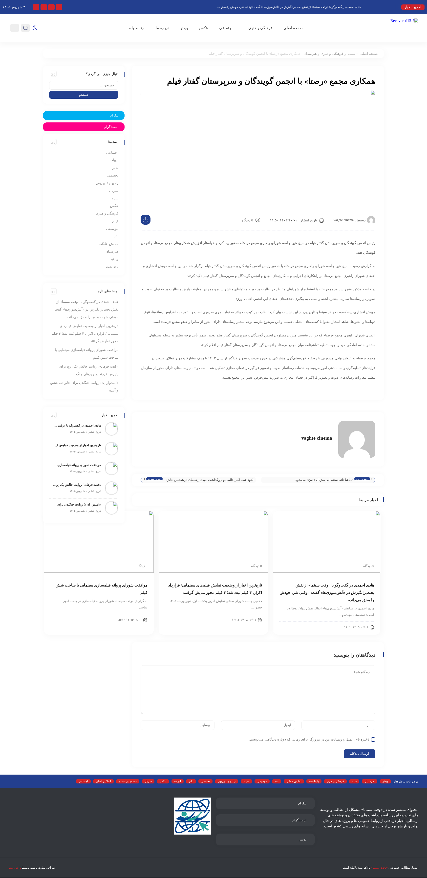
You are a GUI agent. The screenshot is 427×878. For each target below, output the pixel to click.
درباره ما (162, 28)
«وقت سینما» (379, 867)
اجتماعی (226, 28)
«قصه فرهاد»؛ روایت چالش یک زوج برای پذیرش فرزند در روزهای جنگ (76, 485)
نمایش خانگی (108, 244)
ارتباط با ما (136, 28)
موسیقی (112, 229)
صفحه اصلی (293, 28)
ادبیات (114, 160)
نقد (116, 236)
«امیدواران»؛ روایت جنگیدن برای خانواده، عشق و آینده (76, 504)
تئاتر (115, 168)
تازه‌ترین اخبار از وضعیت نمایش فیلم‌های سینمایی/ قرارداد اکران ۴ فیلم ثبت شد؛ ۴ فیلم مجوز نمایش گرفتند (85, 333)
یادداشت (112, 267)
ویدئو (184, 28)
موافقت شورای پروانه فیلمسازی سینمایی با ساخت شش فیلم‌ (76, 465)
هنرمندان (310, 54)
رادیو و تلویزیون (107, 183)
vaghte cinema (344, 220)
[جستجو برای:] (83, 85)
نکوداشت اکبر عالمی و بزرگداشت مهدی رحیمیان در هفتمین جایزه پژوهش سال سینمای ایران (210, 480)
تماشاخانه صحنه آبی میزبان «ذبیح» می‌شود (324, 480)
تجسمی (112, 175)
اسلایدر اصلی (103, 781)
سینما (351, 54)
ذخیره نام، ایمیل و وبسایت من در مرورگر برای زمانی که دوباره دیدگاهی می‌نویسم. (309, 739)
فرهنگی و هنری (260, 28)
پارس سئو (15, 867)
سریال (113, 191)
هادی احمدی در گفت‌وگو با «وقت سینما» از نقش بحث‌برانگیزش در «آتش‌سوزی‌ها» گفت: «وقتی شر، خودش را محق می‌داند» (297, 7)
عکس (203, 28)
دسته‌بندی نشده (128, 781)
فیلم (115, 221)
